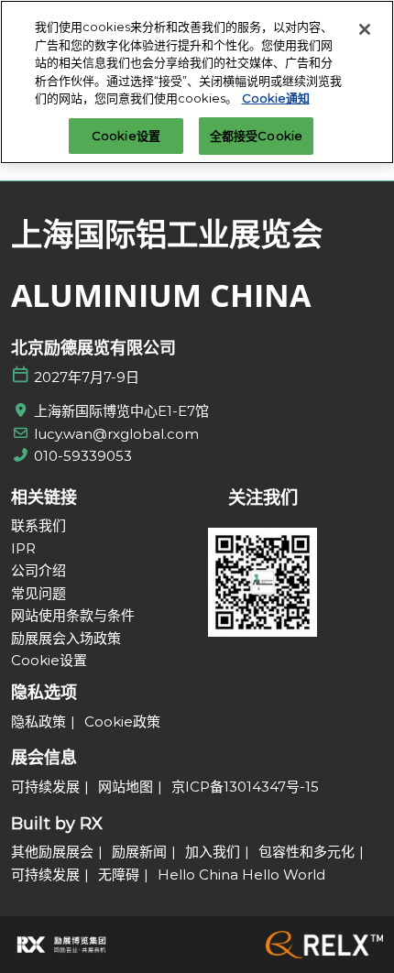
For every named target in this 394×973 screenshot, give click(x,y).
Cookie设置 (126, 135)
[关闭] (365, 29)
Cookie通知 (276, 98)
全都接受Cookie (256, 135)
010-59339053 (83, 456)
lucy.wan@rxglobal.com (116, 434)
